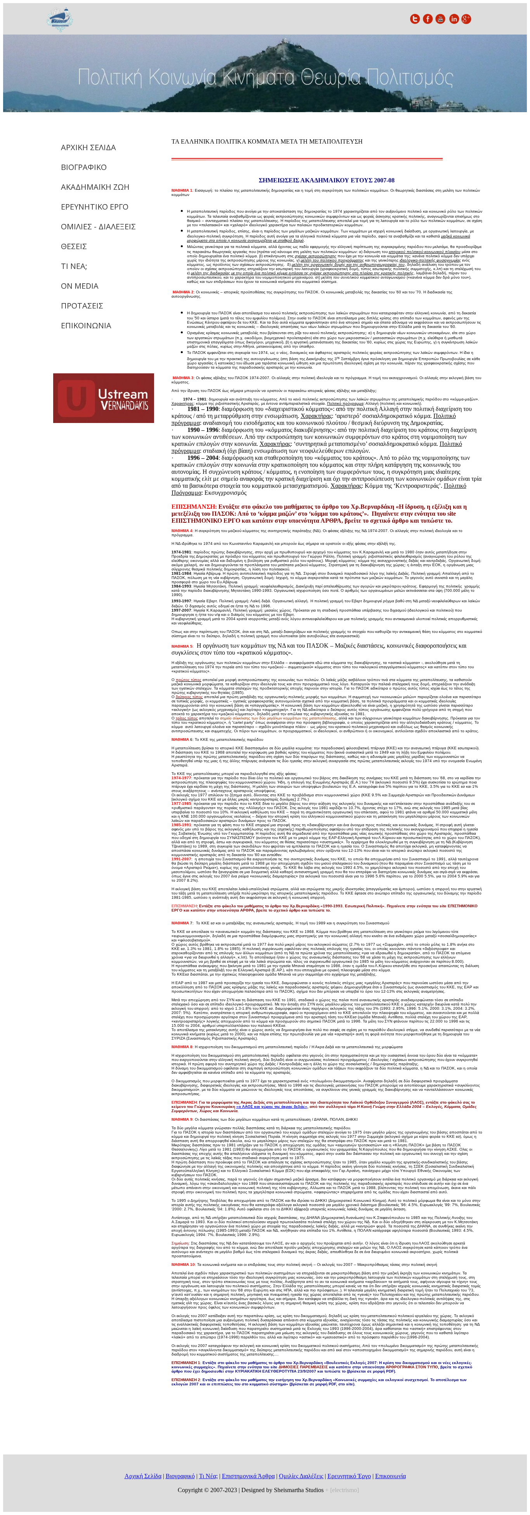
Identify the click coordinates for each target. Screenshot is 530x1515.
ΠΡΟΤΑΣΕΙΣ (82, 305)
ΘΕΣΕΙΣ (74, 246)
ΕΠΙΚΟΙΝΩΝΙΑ (86, 325)
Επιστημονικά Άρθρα (248, 1476)
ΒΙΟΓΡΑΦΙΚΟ (84, 167)
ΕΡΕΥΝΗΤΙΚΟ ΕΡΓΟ (94, 206)
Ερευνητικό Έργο (349, 1476)
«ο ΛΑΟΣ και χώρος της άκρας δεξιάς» (271, 1106)
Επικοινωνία (390, 1476)
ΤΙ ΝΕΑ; (74, 266)
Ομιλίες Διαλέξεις (301, 1476)
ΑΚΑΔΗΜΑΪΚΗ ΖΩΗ (95, 187)
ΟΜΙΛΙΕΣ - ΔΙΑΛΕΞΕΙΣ (98, 226)
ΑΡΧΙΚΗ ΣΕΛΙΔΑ (88, 147)
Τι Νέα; (208, 1476)
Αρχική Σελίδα (143, 1476)
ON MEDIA (80, 286)
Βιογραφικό (180, 1476)
